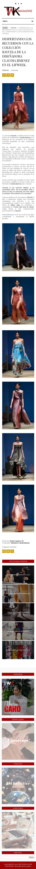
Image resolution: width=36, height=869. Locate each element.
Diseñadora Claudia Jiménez (20, 543)
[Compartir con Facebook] (4, 75)
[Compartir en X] (8, 75)
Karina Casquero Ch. (17, 541)
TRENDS (13, 28)
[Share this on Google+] (12, 75)
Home (5, 28)
